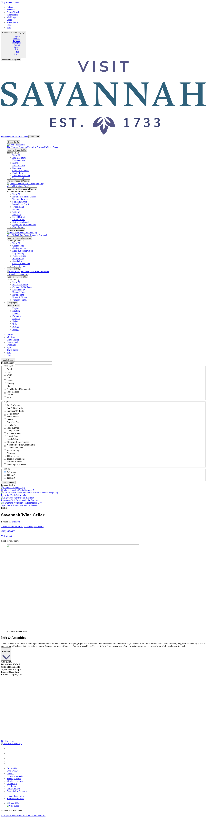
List (8, 386)
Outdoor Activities (15, 447)
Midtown (16, 521)
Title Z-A (11, 478)
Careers (10, 773)
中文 (16, 49)
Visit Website (7, 536)
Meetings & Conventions (18, 442)
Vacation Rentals (14, 461)
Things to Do (13, 456)
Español (16, 41)
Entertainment (13, 416)
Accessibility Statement (17, 791)
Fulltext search (7, 363)
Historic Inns (12, 436)
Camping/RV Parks (15, 411)
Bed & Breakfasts (15, 408)
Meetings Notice (14, 778)
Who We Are (12, 771)
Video (9, 397)
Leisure (10, 7)
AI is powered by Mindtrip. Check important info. (23, 815)
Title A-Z (11, 475)
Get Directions (7, 741)
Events (10, 419)
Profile (10, 394)
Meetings (11, 9)
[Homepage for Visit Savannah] (11, 743)
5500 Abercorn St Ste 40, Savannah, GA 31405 (22, 526)
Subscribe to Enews (15, 798)
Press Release (13, 392)
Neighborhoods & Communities (21, 445)
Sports (9, 20)
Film (9, 27)
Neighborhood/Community (19, 389)
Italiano (16, 47)
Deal (9, 372)
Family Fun (12, 425)
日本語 (16, 52)
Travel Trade (12, 22)
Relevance (11, 472)
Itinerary (10, 383)
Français (16, 45)
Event (9, 375)
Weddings (11, 17)
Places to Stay (13, 450)
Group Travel (13, 12)
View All (16, 155)
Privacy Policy (13, 788)
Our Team (11, 786)
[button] (19, 158)
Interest (10, 380)
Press (9, 25)
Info (8, 377)
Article (10, 369)
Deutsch (16, 38)
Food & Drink (13, 428)
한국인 (16, 54)
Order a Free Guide (15, 796)
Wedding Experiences (16, 464)
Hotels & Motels (14, 439)
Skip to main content (10, 2)
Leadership (12, 783)
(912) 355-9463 (8, 531)
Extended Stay (13, 422)
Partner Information (15, 776)
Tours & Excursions (16, 459)
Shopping (11, 453)
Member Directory (15, 781)
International (12, 15)
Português (16, 43)
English (17, 36)
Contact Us (12, 768)
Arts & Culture (13, 405)
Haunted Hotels (14, 433)
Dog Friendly (13, 414)
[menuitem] (16, 36)
